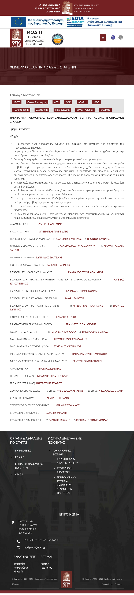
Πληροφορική (21, 109)
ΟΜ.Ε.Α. (19, 474)
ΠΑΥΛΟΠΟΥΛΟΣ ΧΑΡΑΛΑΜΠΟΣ (71, 339)
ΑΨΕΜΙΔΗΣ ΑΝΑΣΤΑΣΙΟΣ (70, 390)
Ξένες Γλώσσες (85, 109)
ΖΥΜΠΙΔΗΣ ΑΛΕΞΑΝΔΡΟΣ (51, 224)
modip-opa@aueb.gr (35, 547)
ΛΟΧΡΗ (82, 102)
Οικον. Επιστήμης (37, 102)
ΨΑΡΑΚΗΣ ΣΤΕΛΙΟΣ (66, 317)
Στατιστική (42, 109)
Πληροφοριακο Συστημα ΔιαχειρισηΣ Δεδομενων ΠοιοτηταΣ (66, 485)
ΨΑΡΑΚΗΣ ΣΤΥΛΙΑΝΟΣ (68, 405)
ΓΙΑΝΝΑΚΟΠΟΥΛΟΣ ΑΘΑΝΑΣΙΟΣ (85, 272)
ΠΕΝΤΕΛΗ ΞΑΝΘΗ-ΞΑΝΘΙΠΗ (87, 361)
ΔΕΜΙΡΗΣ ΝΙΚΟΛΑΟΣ (58, 398)
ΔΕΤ (56, 102)
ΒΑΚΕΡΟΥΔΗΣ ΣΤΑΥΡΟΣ (95, 331)
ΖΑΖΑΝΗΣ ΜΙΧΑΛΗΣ (56, 412)
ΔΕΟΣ (17, 102)
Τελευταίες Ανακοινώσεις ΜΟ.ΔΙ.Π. (21, 567)
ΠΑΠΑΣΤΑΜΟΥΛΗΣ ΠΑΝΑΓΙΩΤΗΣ (77, 246)
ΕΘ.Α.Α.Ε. (20, 457)
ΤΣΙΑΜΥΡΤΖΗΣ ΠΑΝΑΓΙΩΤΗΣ (81, 324)
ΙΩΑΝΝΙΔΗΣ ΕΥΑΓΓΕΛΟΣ (69, 238)
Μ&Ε (96, 102)
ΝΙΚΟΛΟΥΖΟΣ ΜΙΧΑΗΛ (111, 390)
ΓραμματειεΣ (23, 450)
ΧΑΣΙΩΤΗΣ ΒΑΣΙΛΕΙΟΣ (58, 265)
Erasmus (105, 109)
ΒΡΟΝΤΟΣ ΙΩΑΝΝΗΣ (98, 238)
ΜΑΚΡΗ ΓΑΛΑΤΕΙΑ (74, 298)
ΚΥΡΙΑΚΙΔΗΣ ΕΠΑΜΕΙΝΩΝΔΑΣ (82, 290)
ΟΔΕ (68, 102)
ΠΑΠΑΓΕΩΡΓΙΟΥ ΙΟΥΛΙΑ (63, 331)
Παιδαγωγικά (62, 109)
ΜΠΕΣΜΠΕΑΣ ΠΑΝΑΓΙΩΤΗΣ (53, 231)
